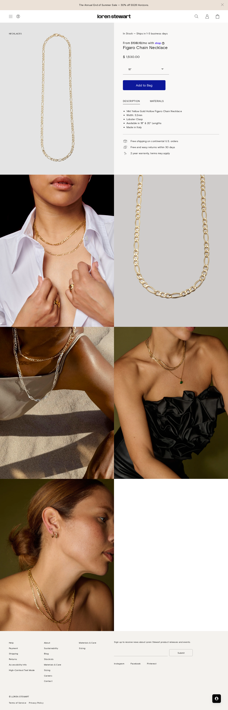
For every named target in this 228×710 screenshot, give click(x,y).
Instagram (119, 663)
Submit (181, 653)
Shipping (13, 653)
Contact (48, 681)
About (47, 642)
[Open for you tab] (216, 698)
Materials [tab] (157, 100)
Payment (13, 648)
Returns (13, 659)
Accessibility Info (18, 664)
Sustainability (51, 648)
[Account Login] (207, 16)
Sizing (47, 670)
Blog (46, 653)
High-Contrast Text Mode (22, 670)
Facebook (136, 663)
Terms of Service (17, 702)
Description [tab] (131, 100)
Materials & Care (52, 664)
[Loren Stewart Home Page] (114, 16)
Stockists (49, 659)
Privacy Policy (36, 702)
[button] (222, 5)
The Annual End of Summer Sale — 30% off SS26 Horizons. (114, 4)
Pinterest (151, 663)
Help (11, 642)
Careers (48, 675)
